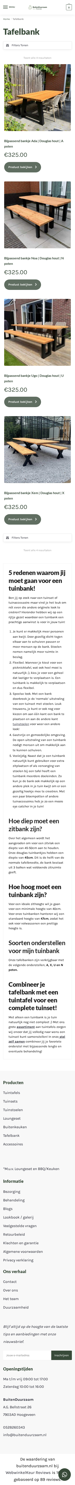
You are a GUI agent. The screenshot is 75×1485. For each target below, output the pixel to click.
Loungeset (12, 1118)
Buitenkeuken (15, 1127)
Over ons (10, 1290)
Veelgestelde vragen (20, 1226)
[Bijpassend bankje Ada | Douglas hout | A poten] (37, 97)
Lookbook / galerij (18, 1217)
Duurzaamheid (16, 1307)
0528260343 (14, 1427)
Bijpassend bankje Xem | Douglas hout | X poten (34, 495)
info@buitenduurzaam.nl (24, 1435)
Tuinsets (10, 1101)
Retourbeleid (14, 1234)
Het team (11, 1298)
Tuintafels (11, 1092)
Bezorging (11, 1191)
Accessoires (13, 1144)
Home (6, 19)
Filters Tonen (20, 45)
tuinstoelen (21, 724)
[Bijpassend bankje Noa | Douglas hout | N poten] (37, 214)
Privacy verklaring (18, 1260)
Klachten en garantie (21, 1243)
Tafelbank (11, 1135)
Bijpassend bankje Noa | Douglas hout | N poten (34, 260)
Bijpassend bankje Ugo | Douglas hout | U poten (34, 378)
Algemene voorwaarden (23, 1251)
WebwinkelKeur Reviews (28, 1472)
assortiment (26, 1027)
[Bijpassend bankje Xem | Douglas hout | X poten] (37, 449)
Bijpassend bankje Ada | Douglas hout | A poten (33, 143)
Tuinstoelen (13, 1110)
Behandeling (14, 1200)
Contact (10, 1281)
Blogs (7, 1208)
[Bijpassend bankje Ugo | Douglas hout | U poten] (37, 332)
